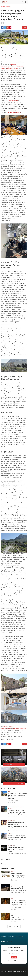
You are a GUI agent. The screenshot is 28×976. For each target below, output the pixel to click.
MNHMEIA (3, 6)
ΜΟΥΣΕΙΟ (10, 738)
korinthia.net (10, 23)
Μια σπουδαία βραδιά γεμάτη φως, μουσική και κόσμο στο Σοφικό (16, 849)
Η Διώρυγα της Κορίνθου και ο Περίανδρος (19, 916)
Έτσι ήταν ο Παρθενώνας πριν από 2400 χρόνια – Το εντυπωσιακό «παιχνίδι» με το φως (18, 903)
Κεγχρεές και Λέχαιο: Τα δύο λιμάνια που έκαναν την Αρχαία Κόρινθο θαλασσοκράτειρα (16, 812)
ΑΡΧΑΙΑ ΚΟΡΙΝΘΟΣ (6, 732)
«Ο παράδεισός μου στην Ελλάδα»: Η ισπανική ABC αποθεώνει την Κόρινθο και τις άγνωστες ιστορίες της (17, 796)
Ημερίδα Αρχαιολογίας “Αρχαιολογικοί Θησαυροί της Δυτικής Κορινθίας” (18, 875)
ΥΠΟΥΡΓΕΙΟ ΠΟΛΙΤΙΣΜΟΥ (7, 739)
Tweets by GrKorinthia (6, 941)
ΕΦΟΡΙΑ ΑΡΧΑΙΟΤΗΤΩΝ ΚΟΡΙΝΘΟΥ (9, 736)
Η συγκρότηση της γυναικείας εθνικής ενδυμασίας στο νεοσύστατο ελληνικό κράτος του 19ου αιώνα (17, 825)
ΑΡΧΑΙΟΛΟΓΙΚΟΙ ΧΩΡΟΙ (16, 732)
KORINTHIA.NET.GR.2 (14, 801)
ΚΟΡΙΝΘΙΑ (8, 6)
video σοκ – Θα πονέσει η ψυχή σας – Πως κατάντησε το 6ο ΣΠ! (17, 836)
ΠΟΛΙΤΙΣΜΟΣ (23, 728)
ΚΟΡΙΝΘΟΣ (4, 738)
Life (9, 791)
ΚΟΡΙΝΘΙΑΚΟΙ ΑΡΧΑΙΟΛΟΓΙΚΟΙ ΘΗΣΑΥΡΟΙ (10, 728)
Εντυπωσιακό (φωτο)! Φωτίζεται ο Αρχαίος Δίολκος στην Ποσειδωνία (18, 888)
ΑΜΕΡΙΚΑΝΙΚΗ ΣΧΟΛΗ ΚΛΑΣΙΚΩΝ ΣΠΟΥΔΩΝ (13, 731)
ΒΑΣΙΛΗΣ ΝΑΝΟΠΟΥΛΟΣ (7, 734)
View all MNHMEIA (13, 926)
